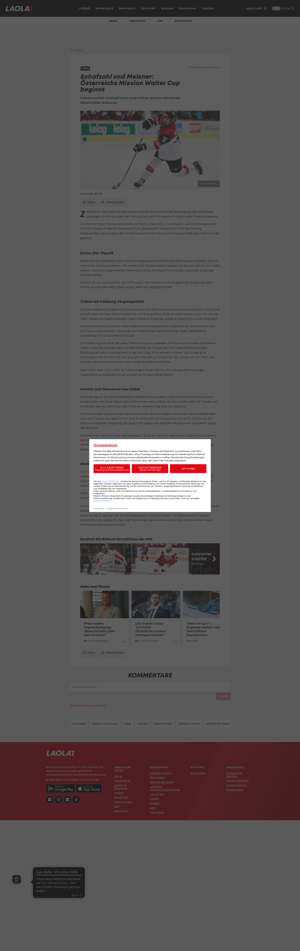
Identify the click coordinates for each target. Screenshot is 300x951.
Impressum (99, 508)
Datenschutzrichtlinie (117, 508)
